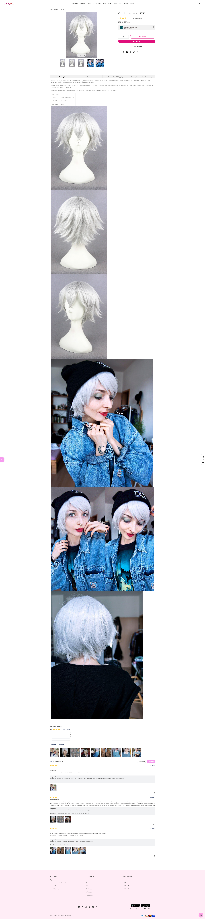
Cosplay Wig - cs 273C (59, 9)
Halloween (82, 3)
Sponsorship (89, 883)
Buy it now (136, 41)
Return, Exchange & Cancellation (58, 883)
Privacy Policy (53, 886)
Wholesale (89, 892)
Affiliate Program (90, 886)
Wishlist (132, 3)
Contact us (125, 3)
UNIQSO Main (127, 883)
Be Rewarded (89, 889)
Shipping (52, 880)
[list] (81, 35)
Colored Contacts (92, 3)
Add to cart (142, 37)
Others (115, 3)
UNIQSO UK (57, 915)
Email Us (88, 880)
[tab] (63, 76)
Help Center (89, 895)
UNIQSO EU (126, 889)
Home (51, 9)
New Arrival (74, 3)
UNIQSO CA (126, 886)
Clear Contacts (102, 3)
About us (125, 880)
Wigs (109, 3)
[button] (201, 915)
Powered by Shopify (66, 915)
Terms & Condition (54, 889)
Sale (120, 3)
